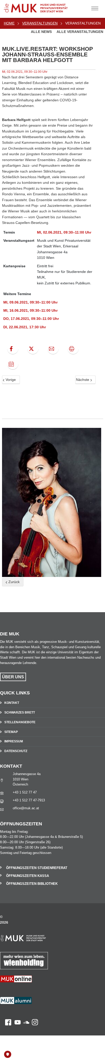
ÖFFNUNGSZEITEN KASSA (27, 876)
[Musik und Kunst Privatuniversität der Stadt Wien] (43, 6)
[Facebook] (12, 348)
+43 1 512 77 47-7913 (29, 800)
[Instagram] (33, 1004)
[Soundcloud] (25, 1004)
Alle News (42, 32)
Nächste (83, 380)
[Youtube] (16, 1004)
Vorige (10, 380)
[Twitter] (32, 348)
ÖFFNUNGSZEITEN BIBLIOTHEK (32, 884)
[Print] (73, 348)
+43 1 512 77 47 (25, 792)
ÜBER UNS (13, 677)
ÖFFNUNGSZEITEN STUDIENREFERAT (36, 868)
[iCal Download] (12, 364)
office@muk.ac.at (26, 808)
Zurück (13, 582)
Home (9, 23)
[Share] (53, 348)
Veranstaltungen (40, 23)
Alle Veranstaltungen (80, 32)
